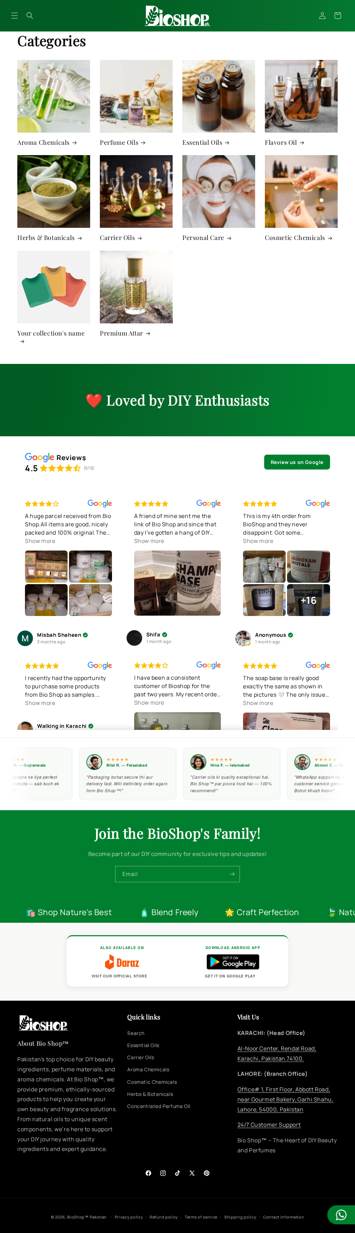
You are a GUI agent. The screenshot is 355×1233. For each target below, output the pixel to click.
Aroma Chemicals (43, 142)
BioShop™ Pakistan (87, 1216)
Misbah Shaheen (59, 635)
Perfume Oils (119, 142)
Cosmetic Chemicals (295, 238)
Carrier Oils (117, 238)
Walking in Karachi (62, 726)
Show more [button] (40, 541)
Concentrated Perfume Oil (158, 1106)
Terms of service (201, 1216)
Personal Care (203, 238)
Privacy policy (129, 1216)
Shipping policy (240, 1216)
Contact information (283, 1216)
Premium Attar (121, 333)
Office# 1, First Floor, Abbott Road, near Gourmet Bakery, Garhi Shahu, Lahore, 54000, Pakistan (285, 1099)
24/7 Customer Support (269, 1124)
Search (136, 1033)
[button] (14, 15)
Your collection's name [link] (51, 333)
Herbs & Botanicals (46, 238)
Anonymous (270, 635)
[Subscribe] (232, 874)
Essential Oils (202, 142)
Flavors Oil (281, 142)
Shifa (153, 635)
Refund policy (164, 1216)
